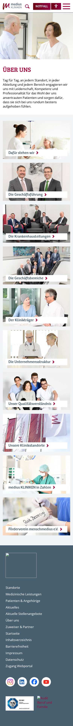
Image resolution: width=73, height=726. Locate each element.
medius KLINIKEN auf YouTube (46, 682)
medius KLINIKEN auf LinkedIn (22, 682)
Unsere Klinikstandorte (26, 445)
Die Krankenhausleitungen (29, 236)
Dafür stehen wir (21, 153)
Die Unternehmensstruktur (29, 362)
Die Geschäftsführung (25, 194)
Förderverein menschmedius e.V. (33, 529)
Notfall (42, 6)
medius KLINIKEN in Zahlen (29, 487)
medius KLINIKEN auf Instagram (10, 682)
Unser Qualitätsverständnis (29, 404)
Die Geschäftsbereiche (25, 278)
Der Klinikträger (21, 320)
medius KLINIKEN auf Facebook (34, 682)
